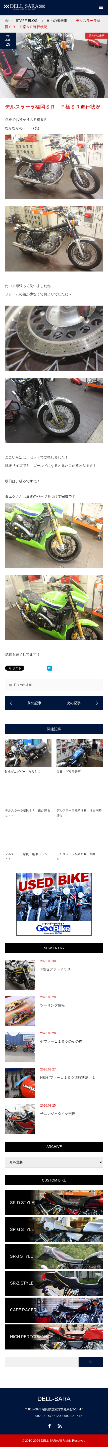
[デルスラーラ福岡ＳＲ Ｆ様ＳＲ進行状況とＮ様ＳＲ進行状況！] (78, 703)
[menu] (100, 7)
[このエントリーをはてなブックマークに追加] (49, 669)
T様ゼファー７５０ (55, 969)
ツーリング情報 (52, 1005)
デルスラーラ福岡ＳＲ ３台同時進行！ (79, 813)
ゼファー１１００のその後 (61, 1041)
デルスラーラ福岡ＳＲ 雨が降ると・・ (27, 813)
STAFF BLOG (27, 21)
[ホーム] (6, 19)
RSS (59, 1425)
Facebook (49, 1425)
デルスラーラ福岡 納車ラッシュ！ (26, 856)
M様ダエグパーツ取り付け (23, 771)
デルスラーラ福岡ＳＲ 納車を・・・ (76, 856)
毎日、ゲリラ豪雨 (69, 771)
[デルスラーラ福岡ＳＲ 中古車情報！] (29, 703)
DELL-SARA (54, 1398)
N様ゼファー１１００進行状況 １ (67, 1077)
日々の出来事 (56, 21)
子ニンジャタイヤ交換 (57, 1114)
